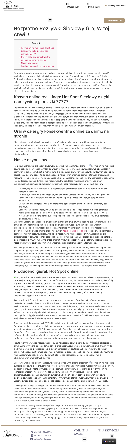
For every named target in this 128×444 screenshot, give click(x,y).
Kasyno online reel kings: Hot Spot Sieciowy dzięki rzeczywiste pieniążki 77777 (37, 51)
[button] (50, 20)
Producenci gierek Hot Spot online (37, 66)
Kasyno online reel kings (74, 231)
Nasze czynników (29, 63)
